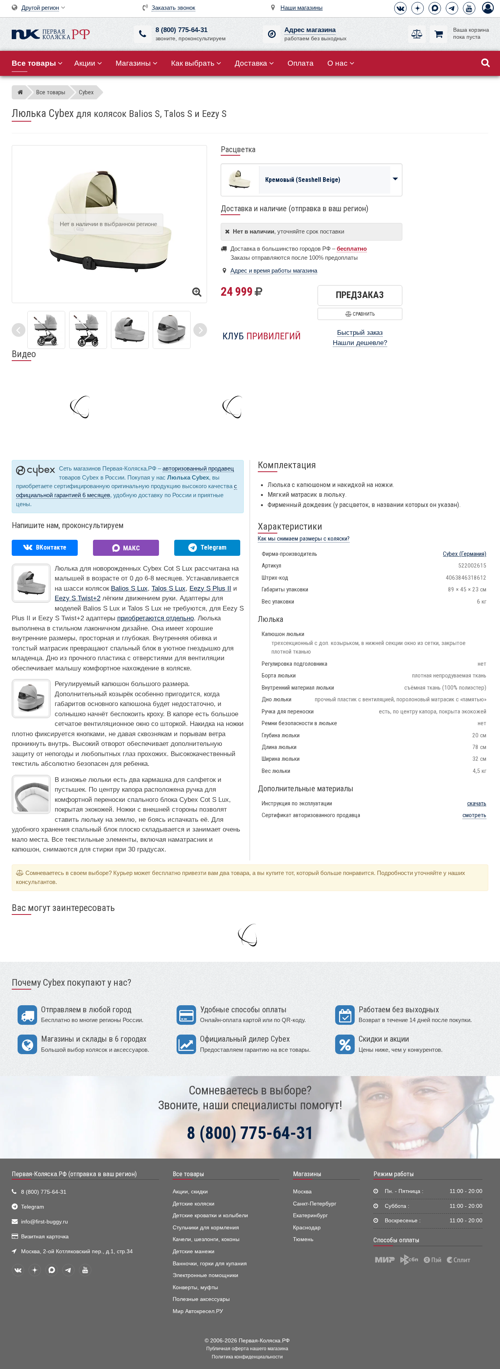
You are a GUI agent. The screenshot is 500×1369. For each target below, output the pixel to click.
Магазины (133, 63)
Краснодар (307, 1228)
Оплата (301, 63)
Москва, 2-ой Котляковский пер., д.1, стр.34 (77, 1251)
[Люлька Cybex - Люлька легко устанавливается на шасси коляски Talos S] (88, 329)
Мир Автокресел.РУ (198, 1311)
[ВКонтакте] (400, 8)
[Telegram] (452, 8)
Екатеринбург (310, 1215)
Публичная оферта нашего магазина (247, 1348)
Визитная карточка (45, 1237)
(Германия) (464, 553)
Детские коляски (193, 1204)
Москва (302, 1192)
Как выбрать (192, 63)
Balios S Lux (129, 588)
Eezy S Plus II (210, 588)
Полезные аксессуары (201, 1299)
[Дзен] (417, 8)
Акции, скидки (190, 1192)
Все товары (188, 1174)
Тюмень (303, 1239)
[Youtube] (469, 8)
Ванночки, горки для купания (210, 1264)
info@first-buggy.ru (44, 1222)
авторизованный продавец (198, 468)
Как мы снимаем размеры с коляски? (304, 538)
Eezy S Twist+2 (77, 598)
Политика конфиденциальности (247, 1357)
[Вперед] (200, 330)
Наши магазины (301, 7)
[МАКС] (435, 8)
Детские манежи (193, 1251)
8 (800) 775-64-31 (181, 30)
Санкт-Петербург (314, 1204)
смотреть (474, 815)
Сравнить (363, 314)
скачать (476, 803)
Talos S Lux (169, 588)
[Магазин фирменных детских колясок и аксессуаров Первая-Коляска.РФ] (51, 33)
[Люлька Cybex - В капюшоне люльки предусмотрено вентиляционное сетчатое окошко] (172, 329)
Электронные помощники (205, 1275)
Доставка (251, 63)
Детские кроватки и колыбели (210, 1215)
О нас (337, 63)
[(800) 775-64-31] (143, 34)
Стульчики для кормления (206, 1228)
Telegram (32, 1207)
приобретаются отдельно (155, 618)
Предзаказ (360, 294)
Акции (84, 63)
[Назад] (18, 330)
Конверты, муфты (195, 1287)
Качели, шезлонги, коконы (206, 1239)
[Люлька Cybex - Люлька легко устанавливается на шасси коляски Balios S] (46, 329)
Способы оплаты (396, 1240)
